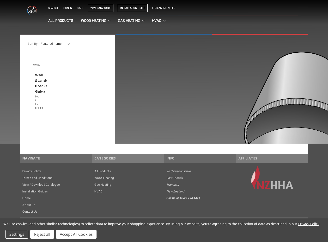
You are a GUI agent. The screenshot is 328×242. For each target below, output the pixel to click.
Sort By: (33, 43)
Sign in (67, 8)
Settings (16, 234)
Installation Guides (35, 191)
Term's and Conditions (37, 178)
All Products (60, 21)
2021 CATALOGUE (101, 8)
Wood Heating (94, 21)
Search (53, 8)
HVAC (157, 21)
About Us (28, 205)
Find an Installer (163, 8)
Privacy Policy (31, 171)
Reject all (42, 234)
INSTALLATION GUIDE (132, 8)
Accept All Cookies (76, 234)
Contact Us (29, 211)
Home (26, 198)
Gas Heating (129, 21)
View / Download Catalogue (41, 184)
